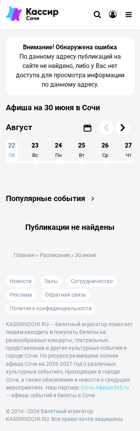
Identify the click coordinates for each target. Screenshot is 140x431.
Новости (21, 281)
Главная (24, 255)
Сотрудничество (92, 281)
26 (105, 150)
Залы (51, 281)
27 (128, 150)
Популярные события (46, 198)
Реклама (21, 295)
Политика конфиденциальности (51, 308)
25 (81, 150)
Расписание (55, 255)
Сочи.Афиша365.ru (105, 387)
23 (35, 150)
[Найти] (97, 14)
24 (58, 150)
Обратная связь (65, 295)
